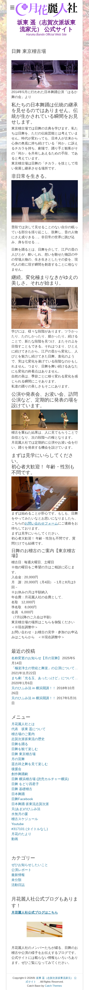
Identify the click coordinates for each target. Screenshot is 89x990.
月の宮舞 (18, 759)
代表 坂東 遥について (28, 729)
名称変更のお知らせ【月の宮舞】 (36, 658)
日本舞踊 (18, 794)
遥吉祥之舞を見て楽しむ (29, 764)
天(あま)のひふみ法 (25, 809)
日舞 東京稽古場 (23, 754)
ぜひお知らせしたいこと (29, 865)
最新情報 (18, 875)
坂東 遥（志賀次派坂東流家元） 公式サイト (48, 25)
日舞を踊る (19, 744)
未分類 (16, 880)
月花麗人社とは (23, 724)
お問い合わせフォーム (41, 523)
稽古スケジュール (24, 819)
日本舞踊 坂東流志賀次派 (30, 804)
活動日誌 (18, 885)
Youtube (17, 824)
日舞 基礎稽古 (21, 789)
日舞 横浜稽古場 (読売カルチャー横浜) (40, 779)
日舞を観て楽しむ (24, 749)
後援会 (16, 769)
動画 (14, 839)
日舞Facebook (22, 799)
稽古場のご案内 (23, 734)
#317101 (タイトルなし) (29, 829)
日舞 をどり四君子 (25, 784)
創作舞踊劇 (19, 774)
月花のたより (21, 834)
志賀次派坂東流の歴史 (28, 739)
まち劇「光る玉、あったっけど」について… (44, 678)
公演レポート (21, 870)
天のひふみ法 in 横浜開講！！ (33, 688)
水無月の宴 (19, 814)
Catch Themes (53, 985)
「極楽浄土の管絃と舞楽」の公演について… (44, 668)
